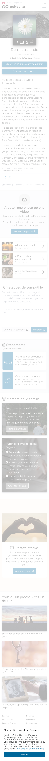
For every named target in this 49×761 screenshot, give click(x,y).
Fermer (24, 754)
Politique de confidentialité (30, 748)
